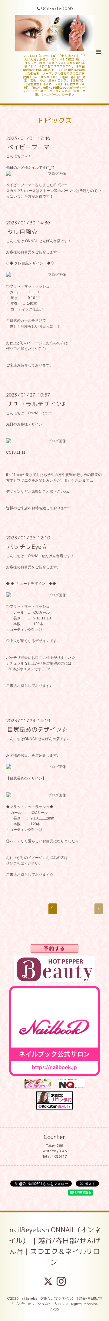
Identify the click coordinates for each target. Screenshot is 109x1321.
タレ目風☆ (22, 231)
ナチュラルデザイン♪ (36, 404)
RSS (56, 1309)
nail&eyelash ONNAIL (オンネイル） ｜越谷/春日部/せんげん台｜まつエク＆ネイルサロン (54, 1246)
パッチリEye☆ (27, 546)
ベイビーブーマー (31, 147)
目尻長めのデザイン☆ (37, 729)
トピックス (54, 120)
